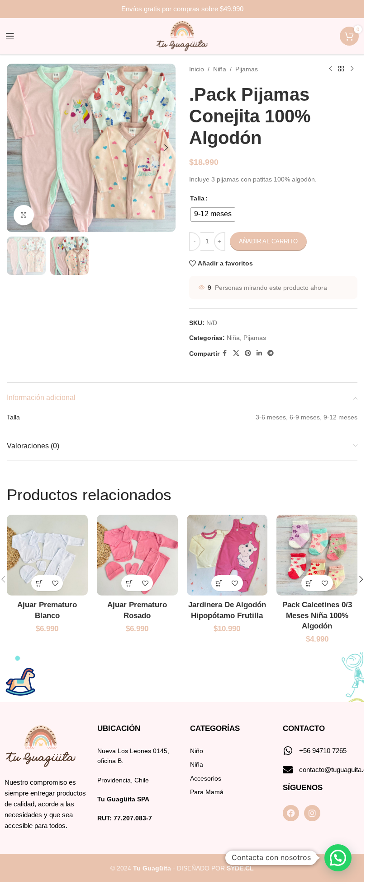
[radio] (213, 214)
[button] (16, 148)
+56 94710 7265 (323, 750)
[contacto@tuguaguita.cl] (288, 770)
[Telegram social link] (270, 353)
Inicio (196, 69)
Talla (197, 198)
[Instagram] (312, 813)
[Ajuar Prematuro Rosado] (137, 555)
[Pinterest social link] (248, 353)
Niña (219, 69)
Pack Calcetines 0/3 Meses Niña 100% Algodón (317, 615)
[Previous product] (330, 69)
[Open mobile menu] (10, 36)
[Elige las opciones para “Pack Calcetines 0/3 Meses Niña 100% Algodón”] (309, 583)
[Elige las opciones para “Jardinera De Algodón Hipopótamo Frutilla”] (219, 583)
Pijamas (246, 69)
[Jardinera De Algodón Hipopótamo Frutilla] (227, 555)
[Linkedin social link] (259, 353)
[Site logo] (182, 35)
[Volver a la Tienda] (341, 69)
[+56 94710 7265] (288, 751)
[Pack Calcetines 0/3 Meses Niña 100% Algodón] (316, 555)
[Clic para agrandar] (24, 215)
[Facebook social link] (224, 353)
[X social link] (236, 353)
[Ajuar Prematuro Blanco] (47, 555)
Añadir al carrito (268, 241)
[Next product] (352, 69)
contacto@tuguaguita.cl (333, 769)
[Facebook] (291, 813)
